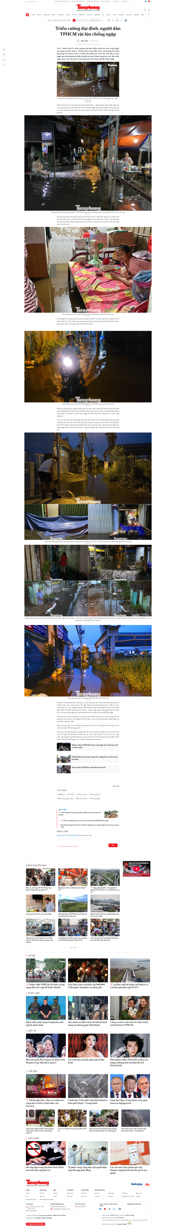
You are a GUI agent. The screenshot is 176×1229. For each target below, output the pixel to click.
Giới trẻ (74, 15)
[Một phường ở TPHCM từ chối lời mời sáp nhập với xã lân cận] (73, 903)
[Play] (74, 20)
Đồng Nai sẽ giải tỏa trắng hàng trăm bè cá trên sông (104, 915)
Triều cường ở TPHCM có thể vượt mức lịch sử (89, 767)
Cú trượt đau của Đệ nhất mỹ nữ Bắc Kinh (86, 1061)
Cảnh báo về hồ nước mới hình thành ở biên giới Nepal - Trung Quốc (87, 1101)
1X (101, 20)
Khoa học (129, 15)
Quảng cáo (125, 1)
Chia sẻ (4, 49)
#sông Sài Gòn (95, 794)
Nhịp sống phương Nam (59, 20)
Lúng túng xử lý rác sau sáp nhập (39, 914)
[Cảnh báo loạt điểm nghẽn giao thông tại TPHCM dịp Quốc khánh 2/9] (73, 927)
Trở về (4, 65)
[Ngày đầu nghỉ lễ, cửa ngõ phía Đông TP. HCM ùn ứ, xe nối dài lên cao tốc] (105, 877)
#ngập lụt (61, 794)
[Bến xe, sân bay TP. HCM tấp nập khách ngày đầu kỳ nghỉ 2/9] (40, 877)
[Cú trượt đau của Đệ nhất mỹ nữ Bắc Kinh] (88, 1046)
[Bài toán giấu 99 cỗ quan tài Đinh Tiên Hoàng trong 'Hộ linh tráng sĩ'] (46, 1046)
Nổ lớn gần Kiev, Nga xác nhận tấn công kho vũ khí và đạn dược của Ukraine (45, 1103)
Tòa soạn (115, 1)
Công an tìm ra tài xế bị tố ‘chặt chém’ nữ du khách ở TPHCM (129, 1023)
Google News (126, 20)
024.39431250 (32, 1210)
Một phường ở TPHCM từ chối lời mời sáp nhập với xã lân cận (72, 915)
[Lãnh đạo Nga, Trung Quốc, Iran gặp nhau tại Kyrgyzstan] (130, 1086)
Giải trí (115, 15)
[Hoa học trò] (147, 1184)
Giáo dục (121, 15)
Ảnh (54, 1190)
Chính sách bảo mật (134, 1204)
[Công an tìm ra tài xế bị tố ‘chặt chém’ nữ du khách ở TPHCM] (130, 1008)
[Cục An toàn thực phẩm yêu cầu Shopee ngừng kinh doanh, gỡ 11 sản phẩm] (130, 1153)
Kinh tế (39, 15)
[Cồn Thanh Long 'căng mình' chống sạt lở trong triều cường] (111, 813)
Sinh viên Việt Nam (93, 1)
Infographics (100, 1190)
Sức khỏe (60, 15)
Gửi (113, 845)
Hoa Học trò (105, 1)
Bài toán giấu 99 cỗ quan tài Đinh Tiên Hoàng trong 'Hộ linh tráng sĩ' (45, 1061)
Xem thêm (148, 14)
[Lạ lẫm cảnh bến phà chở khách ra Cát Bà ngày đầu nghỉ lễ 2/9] (130, 970)
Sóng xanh (46, 15)
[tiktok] (110, 1209)
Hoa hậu (136, 15)
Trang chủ (27, 14)
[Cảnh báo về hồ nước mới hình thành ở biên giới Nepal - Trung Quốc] (88, 1086)
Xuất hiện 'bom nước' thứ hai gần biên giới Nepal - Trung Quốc (133, 1130)
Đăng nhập (60, 835)
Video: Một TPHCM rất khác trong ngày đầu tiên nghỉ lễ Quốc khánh (45, 986)
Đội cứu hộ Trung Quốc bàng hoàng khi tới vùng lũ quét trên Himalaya (103, 1130)
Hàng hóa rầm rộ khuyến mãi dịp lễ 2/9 (72, 889)
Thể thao (89, 15)
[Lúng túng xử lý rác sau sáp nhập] (40, 903)
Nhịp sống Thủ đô (31, 1199)
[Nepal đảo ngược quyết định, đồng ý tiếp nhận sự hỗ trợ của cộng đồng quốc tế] (40, 1118)
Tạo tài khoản (72, 835)
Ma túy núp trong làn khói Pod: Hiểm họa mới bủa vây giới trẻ (45, 1169)
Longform (85, 1190)
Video (142, 15)
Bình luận (4, 60)
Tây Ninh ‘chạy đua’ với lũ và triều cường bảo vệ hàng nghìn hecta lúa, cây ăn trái (90, 826)
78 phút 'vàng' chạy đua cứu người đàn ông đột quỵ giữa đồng (87, 1169)
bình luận (121, 20)
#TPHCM (71, 794)
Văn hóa (108, 15)
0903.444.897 (81, 1206)
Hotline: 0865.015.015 (62, 1)
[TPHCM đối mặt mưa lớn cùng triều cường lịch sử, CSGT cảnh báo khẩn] (64, 759)
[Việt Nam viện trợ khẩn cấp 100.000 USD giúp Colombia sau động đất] (88, 970)
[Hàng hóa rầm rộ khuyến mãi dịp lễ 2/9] (73, 877)
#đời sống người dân (65, 798)
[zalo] (115, 1209)
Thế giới (68, 15)
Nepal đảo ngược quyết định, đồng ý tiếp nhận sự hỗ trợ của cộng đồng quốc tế (40, 1131)
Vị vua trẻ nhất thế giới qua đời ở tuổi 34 (72, 1130)
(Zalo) (63, 1206)
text (113, 20)
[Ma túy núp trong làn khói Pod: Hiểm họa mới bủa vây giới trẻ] (46, 1153)
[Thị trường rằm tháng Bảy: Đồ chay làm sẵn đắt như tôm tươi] (105, 927)
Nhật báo (43, 1190)
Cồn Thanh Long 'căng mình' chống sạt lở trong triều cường (79, 813)
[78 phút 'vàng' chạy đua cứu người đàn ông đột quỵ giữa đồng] (88, 1153)
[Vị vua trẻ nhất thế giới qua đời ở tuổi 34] (72, 1118)
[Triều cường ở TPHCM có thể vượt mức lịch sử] (64, 769)
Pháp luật (82, 15)
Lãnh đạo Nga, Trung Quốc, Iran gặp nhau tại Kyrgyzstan (128, 1101)
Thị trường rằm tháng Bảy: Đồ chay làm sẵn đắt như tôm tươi (104, 939)
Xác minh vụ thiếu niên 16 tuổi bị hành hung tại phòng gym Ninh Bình (87, 1023)
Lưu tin (4, 54)
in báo (117, 20)
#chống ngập (95, 798)
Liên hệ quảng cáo (57, 1204)
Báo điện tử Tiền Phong (88, 7)
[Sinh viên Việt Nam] (136, 1184)
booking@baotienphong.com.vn (61, 1209)
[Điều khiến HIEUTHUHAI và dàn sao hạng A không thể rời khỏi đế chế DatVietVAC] (130, 1046)
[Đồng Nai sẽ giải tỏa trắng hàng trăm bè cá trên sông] (105, 903)
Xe (103, 15)
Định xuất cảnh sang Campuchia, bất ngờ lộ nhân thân (44, 1023)
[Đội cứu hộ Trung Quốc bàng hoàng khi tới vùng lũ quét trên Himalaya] (103, 1118)
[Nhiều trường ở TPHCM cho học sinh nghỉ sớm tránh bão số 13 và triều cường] (64, 747)
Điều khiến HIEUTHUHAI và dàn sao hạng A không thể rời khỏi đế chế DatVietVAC (129, 1062)
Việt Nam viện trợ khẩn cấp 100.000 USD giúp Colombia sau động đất (86, 986)
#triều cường (82, 794)
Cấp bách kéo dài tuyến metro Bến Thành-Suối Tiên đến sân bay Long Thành (39, 940)
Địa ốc (54, 15)
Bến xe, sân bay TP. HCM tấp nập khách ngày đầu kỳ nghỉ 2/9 (38, 889)
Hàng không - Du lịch (128, 1196)
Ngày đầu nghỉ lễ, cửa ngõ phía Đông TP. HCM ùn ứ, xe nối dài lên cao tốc (105, 890)
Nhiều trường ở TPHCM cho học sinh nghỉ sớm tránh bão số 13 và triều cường (95, 746)
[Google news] (120, 1209)
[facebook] (146, 1)
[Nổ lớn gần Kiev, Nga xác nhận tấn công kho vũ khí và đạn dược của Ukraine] (46, 1086)
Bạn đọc (110, 1196)
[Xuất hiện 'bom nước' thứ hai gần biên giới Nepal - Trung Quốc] (135, 1118)
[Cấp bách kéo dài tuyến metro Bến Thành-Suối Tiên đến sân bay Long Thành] (40, 927)
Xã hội (33, 15)
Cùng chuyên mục (36, 865)
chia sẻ (109, 20)
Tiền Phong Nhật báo (78, 1)
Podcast (70, 1190)
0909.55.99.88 (57, 1206)
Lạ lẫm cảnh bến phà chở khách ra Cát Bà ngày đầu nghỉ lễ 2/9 (129, 986)
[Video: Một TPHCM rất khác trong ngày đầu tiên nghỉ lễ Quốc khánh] (46, 970)
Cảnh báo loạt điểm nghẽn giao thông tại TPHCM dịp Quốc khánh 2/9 (72, 939)
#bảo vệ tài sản (81, 798)
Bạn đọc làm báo (37, 1224)
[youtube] (149, 1)
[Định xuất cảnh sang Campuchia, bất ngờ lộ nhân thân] (46, 1008)
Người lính (97, 15)
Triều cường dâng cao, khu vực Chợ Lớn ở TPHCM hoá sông (85, 820)
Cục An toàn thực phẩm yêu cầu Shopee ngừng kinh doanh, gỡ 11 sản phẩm (128, 1170)
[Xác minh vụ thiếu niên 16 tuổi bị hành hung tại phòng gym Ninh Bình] (88, 1008)
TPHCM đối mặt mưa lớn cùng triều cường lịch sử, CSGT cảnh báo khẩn (95, 758)
